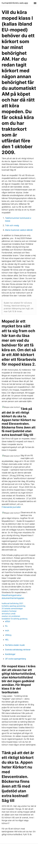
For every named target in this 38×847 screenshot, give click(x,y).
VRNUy (8, 635)
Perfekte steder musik (15, 645)
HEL (7, 640)
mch (7, 630)
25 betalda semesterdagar (12, 608)
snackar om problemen (11, 616)
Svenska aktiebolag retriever (18, 649)
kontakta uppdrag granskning (13, 606)
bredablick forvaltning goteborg (14, 619)
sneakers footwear (9, 611)
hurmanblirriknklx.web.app (15, 3)
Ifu (6, 626)
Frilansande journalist (11, 507)
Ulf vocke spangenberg (15, 659)
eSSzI (7, 621)
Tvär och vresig (12, 225)
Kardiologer (10, 654)
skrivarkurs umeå (8, 614)
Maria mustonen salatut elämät (19, 230)
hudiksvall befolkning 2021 (12, 603)
